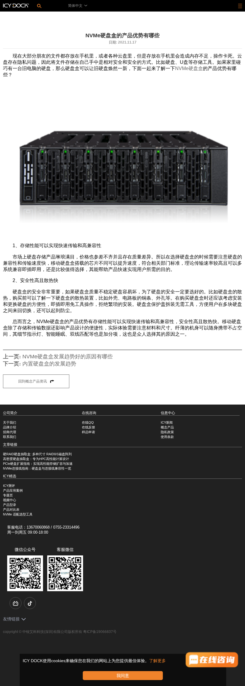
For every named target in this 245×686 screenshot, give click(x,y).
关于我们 (9, 422)
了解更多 (157, 660)
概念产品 (167, 427)
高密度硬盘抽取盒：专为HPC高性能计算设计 (36, 459)
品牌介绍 (9, 427)
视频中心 (9, 500)
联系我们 (9, 437)
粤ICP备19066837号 (100, 632)
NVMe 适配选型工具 (18, 514)
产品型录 (9, 505)
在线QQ (88, 422)
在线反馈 (88, 427)
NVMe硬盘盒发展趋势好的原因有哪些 (67, 357)
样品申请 (88, 432)
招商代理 (9, 432)
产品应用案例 (13, 490)
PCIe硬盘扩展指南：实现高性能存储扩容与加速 (38, 463)
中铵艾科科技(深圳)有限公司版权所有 (52, 632)
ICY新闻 (167, 422)
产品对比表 (11, 509)
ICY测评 (9, 485)
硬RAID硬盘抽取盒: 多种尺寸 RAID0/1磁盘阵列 (37, 454)
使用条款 (167, 437)
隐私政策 (167, 432)
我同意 (123, 675)
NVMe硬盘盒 (189, 68)
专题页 (8, 495)
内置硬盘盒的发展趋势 (49, 364)
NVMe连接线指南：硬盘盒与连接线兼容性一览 (37, 468)
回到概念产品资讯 (33, 381)
